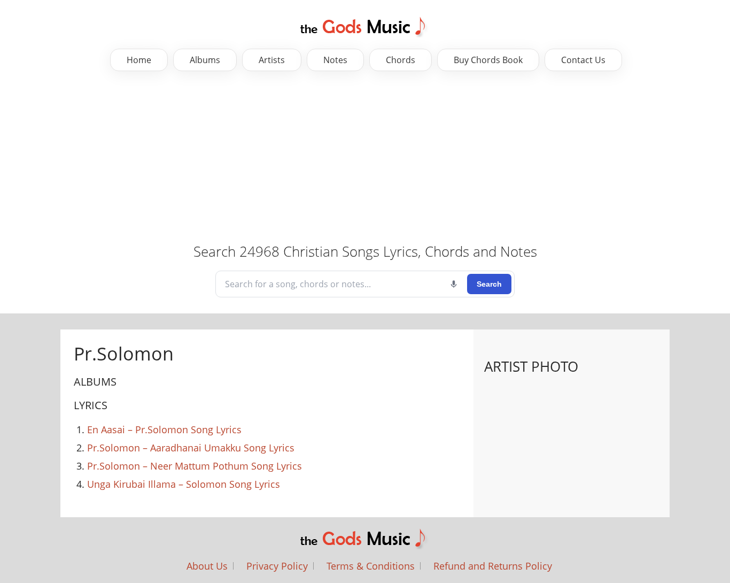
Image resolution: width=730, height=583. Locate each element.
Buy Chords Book (488, 60)
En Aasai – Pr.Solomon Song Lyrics (164, 429)
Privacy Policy (277, 565)
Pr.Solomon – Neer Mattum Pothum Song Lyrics (194, 465)
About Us (207, 565)
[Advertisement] (365, 157)
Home (139, 60)
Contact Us (583, 60)
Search (489, 284)
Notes (335, 60)
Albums (205, 60)
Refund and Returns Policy (492, 565)
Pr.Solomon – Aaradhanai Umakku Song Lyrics (190, 447)
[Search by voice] (454, 284)
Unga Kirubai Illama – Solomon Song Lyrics (183, 484)
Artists (272, 60)
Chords (400, 60)
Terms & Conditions (371, 565)
